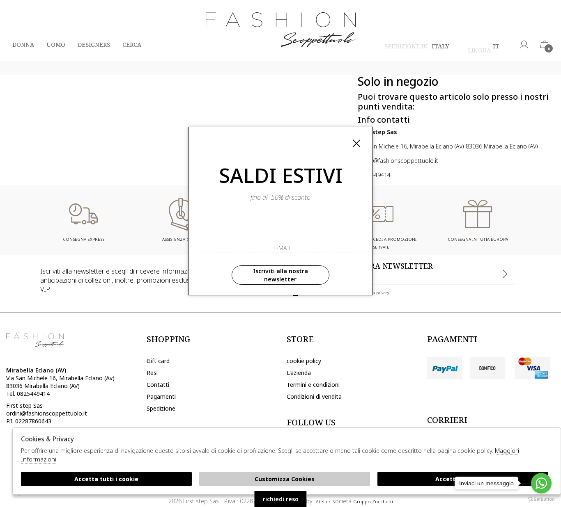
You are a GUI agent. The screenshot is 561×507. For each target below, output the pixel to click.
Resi (152, 373)
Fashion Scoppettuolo (281, 30)
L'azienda (299, 373)
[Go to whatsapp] (541, 483)
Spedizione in (416, 47)
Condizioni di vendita (314, 396)
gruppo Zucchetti (373, 501)
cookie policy (304, 361)
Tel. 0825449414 (28, 393)
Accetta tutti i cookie (106, 479)
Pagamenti (161, 396)
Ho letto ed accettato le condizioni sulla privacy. (345, 292)
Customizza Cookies (285, 479)
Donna (23, 44)
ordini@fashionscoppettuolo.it (398, 160)
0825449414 (374, 175)
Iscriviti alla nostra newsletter (280, 275)
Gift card (158, 361)
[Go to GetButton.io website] (541, 498)
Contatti (158, 384)
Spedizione (161, 408)
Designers (94, 44)
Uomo (55, 44)
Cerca (131, 44)
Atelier (323, 501)
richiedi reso (281, 499)
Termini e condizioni (313, 384)
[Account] (524, 44)
